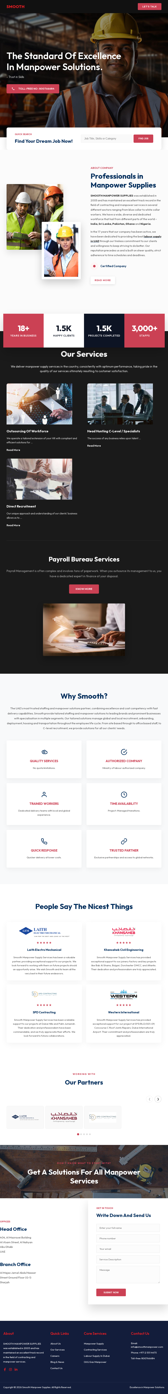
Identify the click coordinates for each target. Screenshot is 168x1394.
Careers (54, 1355)
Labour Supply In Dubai (97, 1355)
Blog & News (57, 1361)
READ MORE (103, 280)
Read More (13, 450)
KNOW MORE (84, 589)
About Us (55, 1343)
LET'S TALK (149, 6)
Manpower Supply (94, 1343)
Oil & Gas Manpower (95, 1361)
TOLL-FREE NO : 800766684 (36, 88)
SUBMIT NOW (111, 1292)
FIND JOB (143, 138)
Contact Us (56, 1368)
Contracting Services (95, 1349)
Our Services (57, 1349)
